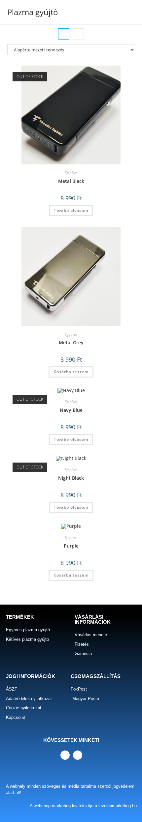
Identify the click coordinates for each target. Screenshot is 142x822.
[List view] (78, 34)
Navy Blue (71, 410)
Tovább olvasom (71, 210)
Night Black (71, 478)
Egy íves (71, 173)
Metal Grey (71, 342)
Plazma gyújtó (32, 12)
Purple (71, 546)
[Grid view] (63, 34)
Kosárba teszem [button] (71, 372)
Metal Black (71, 181)
